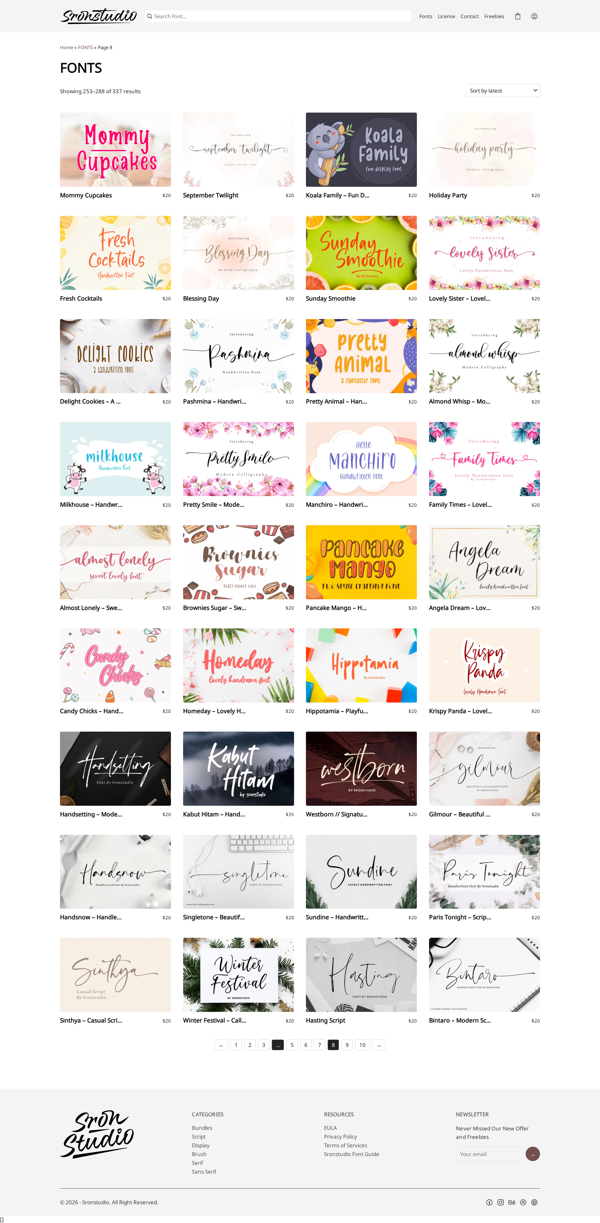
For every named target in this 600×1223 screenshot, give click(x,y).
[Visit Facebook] (489, 1202)
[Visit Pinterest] (534, 1202)
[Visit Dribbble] (523, 1202)
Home (66, 47)
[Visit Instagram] (500, 1202)
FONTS (85, 47)
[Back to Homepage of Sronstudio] (98, 16)
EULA (330, 1127)
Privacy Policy (340, 1136)
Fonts (425, 16)
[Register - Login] (534, 16)
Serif (197, 1162)
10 (362, 1044)
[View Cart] (517, 16)
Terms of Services (345, 1145)
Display (201, 1145)
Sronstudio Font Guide (351, 1154)
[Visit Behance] (512, 1202)
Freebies (494, 16)
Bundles (202, 1127)
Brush (199, 1154)
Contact (470, 16)
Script (199, 1136)
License (446, 16)
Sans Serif (204, 1171)
